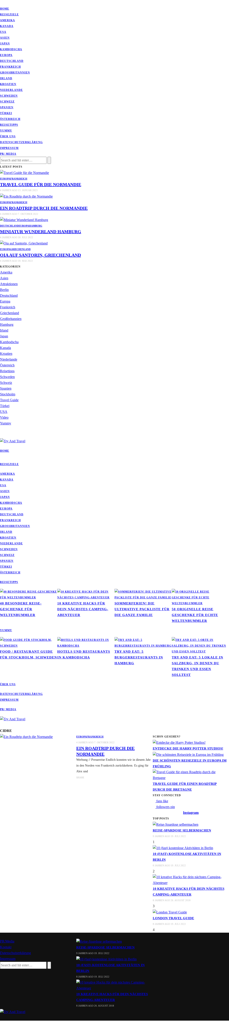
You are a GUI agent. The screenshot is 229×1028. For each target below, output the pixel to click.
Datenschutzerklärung (21, 142)
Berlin (4, 290)
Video (4, 417)
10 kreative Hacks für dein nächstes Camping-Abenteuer (82, 609)
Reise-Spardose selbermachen (182, 830)
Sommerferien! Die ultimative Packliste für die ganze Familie (142, 609)
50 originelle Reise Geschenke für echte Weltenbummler (195, 615)
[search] (1, 435)
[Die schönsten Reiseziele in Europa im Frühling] (188, 754)
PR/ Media (8, 153)
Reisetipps (9, 124)
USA (3, 31)
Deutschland (11, 61)
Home (4, 8)
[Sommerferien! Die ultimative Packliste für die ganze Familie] (143, 594)
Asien (5, 37)
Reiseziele (9, 14)
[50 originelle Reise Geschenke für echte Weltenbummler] (200, 597)
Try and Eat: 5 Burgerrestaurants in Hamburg (138, 657)
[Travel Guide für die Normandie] (24, 172)
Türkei (6, 113)
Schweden (9, 95)
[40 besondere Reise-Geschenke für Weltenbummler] (28, 594)
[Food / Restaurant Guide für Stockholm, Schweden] (28, 642)
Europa (6, 55)
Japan (5, 43)
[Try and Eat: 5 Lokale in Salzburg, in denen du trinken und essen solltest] (200, 645)
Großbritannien (15, 72)
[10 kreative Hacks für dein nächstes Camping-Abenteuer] (85, 594)
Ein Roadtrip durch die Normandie (44, 208)
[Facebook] (1, 3)
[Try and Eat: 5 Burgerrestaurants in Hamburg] (143, 642)
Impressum (9, 148)
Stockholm (7, 394)
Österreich (10, 119)
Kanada (6, 26)
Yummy (6, 130)
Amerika (7, 20)
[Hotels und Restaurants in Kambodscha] (85, 642)
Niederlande (11, 90)
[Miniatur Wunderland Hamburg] (24, 219)
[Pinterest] (4, 3)
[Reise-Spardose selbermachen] (175, 824)
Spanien (6, 107)
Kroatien (8, 84)
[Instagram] (6, 3)
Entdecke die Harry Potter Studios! (188, 748)
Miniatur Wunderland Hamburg (40, 231)
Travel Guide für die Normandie (40, 184)
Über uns (8, 136)
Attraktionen (9, 284)
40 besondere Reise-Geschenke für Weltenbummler (21, 609)
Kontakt (5, 947)
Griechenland (20, 249)
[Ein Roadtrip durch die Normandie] (26, 196)
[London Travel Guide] (170, 912)
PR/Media (7, 941)
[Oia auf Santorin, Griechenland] (24, 243)
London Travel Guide (173, 918)
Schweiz (7, 101)
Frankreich (10, 66)
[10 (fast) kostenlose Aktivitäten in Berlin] (183, 848)
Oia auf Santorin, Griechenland (40, 255)
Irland (6, 78)
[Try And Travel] (12, 1011)
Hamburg (35, 225)
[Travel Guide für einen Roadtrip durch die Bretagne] (191, 774)
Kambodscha (11, 49)
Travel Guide (9, 400)
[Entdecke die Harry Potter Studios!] (179, 742)
